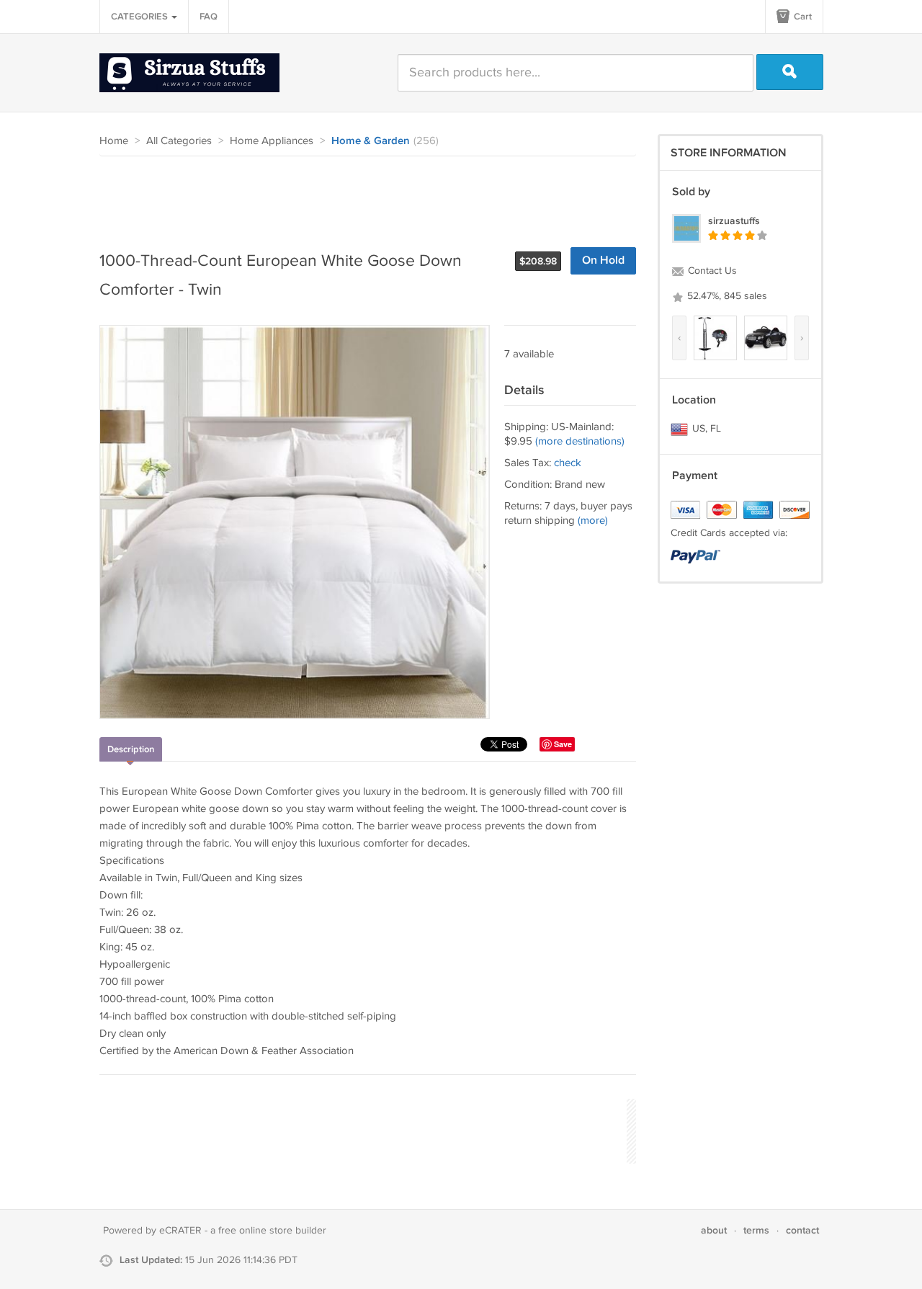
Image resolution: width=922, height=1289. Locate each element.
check (567, 463)
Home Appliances (271, 141)
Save (563, 744)
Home (113, 141)
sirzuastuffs (734, 221)
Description (130, 749)
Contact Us (711, 271)
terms (756, 1230)
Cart (802, 16)
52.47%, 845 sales (725, 296)
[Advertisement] (361, 196)
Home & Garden (370, 141)
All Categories (179, 141)
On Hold (603, 260)
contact (802, 1230)
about (714, 1230)
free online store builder (272, 1230)
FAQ (209, 16)
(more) (593, 520)
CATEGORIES (140, 16)
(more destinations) (580, 441)
